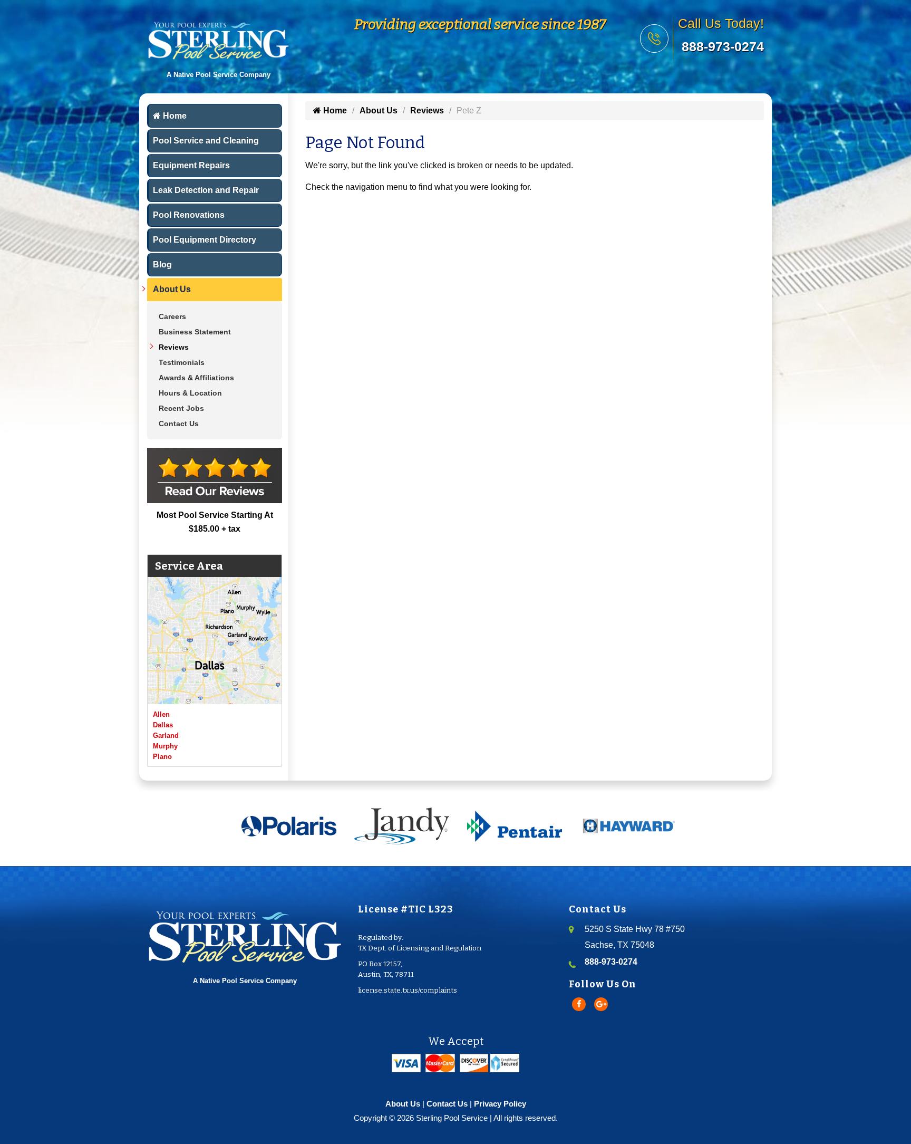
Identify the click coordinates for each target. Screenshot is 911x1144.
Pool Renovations (189, 214)
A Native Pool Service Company (245, 981)
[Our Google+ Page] (601, 1004)
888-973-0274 (723, 46)
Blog (162, 264)
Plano (162, 757)
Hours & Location (190, 393)
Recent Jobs (181, 408)
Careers (172, 316)
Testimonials (182, 362)
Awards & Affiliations (196, 377)
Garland (166, 735)
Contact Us (179, 423)
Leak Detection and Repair (206, 190)
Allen (161, 714)
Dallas (163, 725)
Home (174, 115)
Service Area (189, 566)
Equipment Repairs (191, 165)
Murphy (165, 746)
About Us (172, 289)
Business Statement (195, 332)
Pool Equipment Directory (204, 239)
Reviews (174, 347)
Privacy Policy (500, 1103)
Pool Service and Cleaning (206, 140)
